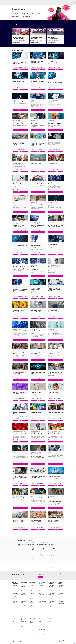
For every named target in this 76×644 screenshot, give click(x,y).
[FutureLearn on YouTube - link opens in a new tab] (20, 641)
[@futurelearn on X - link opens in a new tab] (18, 641)
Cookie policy (14, 2)
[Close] (75, 2)
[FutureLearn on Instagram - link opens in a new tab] (15, 641)
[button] (20, 69)
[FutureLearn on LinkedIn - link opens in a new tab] (22, 641)
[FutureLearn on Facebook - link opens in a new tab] (13, 641)
